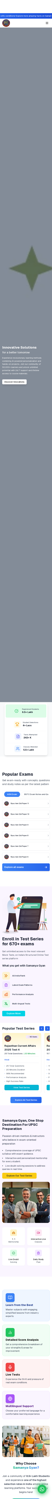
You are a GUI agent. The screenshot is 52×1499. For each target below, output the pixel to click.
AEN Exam (12, 794)
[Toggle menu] (47, 23)
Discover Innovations (14, 382)
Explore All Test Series (26, 1100)
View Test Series (21, 1087)
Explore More (14, 1013)
